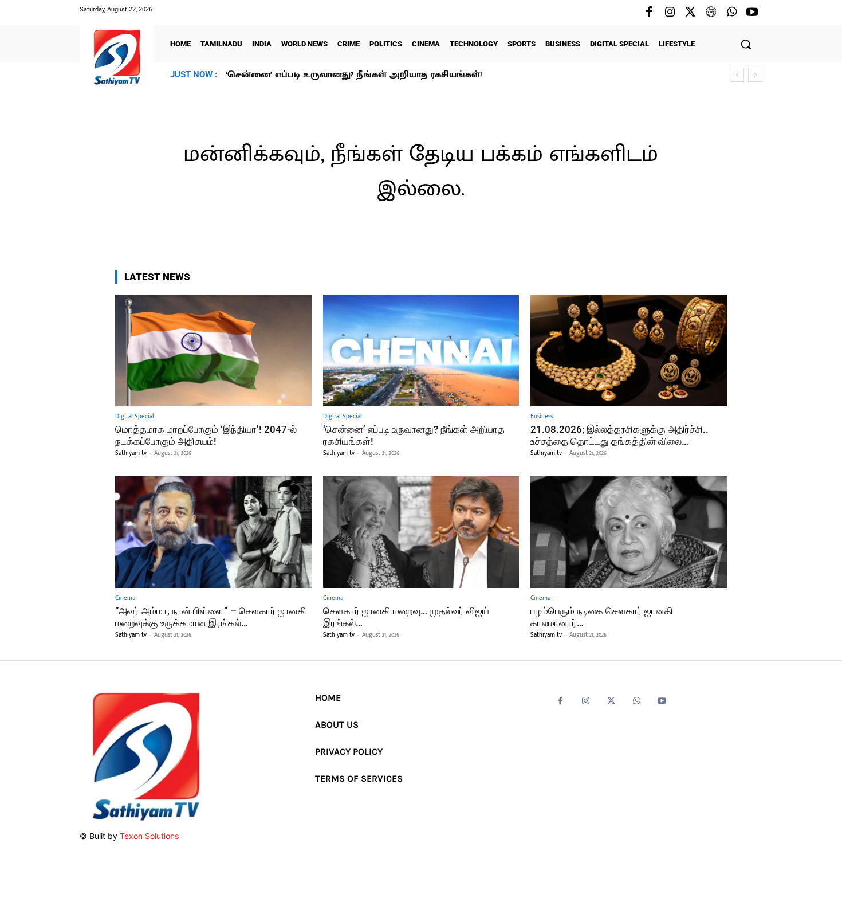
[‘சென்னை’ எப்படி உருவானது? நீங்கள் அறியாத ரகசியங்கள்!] (421, 350)
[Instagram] (669, 12)
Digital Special (134, 417)
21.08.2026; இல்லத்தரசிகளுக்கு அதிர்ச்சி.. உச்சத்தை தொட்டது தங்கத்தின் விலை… (397, 75)
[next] (755, 75)
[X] (690, 12)
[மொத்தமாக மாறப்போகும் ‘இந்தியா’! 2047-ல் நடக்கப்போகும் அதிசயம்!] (213, 350)
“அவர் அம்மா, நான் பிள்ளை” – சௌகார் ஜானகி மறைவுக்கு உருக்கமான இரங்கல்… (210, 616)
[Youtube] (752, 12)
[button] (745, 44)
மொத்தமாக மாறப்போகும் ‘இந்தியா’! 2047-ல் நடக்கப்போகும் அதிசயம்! (206, 434)
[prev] (737, 75)
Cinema (125, 598)
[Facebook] (649, 12)
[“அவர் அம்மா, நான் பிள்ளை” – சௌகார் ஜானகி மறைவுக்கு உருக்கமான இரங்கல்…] (213, 532)
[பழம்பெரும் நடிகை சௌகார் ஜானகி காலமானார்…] (628, 532)
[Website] (711, 12)
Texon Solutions (149, 836)
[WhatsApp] (731, 12)
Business (541, 417)
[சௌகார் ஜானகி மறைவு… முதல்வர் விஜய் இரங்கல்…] (421, 532)
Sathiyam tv (131, 453)
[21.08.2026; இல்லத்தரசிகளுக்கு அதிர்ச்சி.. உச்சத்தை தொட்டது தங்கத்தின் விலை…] (628, 350)
